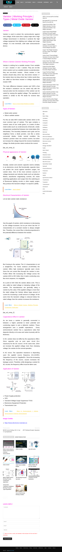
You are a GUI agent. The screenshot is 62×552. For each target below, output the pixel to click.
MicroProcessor (46, 161)
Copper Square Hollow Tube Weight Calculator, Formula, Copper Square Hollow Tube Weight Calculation (49, 40)
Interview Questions (47, 159)
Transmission (46, 184)
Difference (46, 2)
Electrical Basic (46, 134)
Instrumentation (47, 157)
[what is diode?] (8, 459)
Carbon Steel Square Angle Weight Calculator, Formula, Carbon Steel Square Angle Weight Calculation (49, 80)
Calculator (45, 118)
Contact (6, 6)
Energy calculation (47, 145)
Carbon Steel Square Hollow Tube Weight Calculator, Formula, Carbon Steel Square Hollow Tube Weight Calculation (51, 87)
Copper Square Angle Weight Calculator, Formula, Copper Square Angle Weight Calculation (50, 33)
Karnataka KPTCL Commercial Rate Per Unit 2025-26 (50, 21)
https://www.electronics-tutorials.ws (16, 423)
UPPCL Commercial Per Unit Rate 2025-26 (50, 17)
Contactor (45, 125)
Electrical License (47, 141)
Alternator (45, 111)
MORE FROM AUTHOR (20, 437)
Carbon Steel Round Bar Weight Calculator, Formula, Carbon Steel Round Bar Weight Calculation (50, 100)
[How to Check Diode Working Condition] (21, 488)
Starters (44, 173)
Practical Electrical (47, 168)
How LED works (32, 449)
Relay (34, 2)
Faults (44, 148)
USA (44, 189)
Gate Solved (46, 150)
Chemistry (45, 120)
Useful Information (47, 191)
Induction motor (47, 154)
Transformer (46, 180)
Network (45, 166)
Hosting (44, 152)
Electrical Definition (47, 136)
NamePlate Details (47, 164)
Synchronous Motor (47, 177)
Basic (21, 2)
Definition (45, 127)
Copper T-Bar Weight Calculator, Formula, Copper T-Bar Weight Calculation (50, 51)
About (10, 6)
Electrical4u (11, 550)
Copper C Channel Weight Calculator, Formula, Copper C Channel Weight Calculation (50, 46)
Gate (51, 2)
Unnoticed (45, 186)
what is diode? (6, 464)
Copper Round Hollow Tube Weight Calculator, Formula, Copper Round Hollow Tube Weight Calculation (49, 27)
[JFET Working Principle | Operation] (21, 472)
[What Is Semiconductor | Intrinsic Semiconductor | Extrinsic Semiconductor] (8, 444)
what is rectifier (19, 449)
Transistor (45, 182)
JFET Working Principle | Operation (31, 430)
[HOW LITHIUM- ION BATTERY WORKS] (34, 459)
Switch (44, 175)
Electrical (45, 132)
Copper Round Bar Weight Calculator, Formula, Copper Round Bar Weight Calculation (50, 68)
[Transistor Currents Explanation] (34, 472)
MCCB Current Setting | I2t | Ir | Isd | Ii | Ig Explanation (11, 430)
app (43, 113)
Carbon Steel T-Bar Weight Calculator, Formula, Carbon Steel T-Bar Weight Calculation (50, 62)
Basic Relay (45, 116)
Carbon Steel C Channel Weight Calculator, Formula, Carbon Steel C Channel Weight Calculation (50, 57)
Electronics (28, 2)
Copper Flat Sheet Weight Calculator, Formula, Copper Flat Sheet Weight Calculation (50, 73)
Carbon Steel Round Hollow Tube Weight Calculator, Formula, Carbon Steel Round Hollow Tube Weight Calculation (50, 94)
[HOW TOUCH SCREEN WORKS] (21, 460)
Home (17, 2)
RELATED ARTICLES (8, 437)
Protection (45, 170)
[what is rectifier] (21, 444)
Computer (45, 123)
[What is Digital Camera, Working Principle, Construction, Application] (8, 472)
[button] (57, 2)
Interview (40, 2)
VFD (44, 193)
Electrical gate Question (48, 139)
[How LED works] (34, 444)
